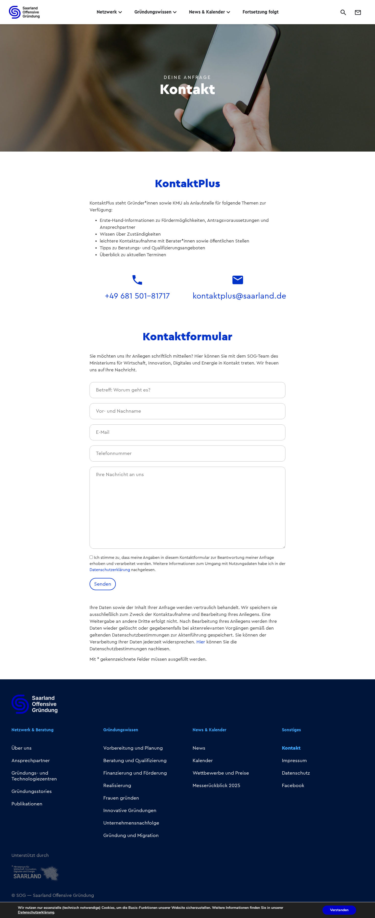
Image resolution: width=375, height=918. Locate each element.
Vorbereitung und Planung (133, 748)
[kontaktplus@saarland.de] (237, 280)
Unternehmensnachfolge (131, 823)
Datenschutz (296, 773)
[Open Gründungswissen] (175, 12)
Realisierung (117, 785)
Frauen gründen (121, 798)
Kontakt (291, 748)
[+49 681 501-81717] (137, 280)
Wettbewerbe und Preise (221, 773)
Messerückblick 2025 (216, 785)
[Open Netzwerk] (120, 12)
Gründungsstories (31, 791)
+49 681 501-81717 (137, 296)
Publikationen (26, 803)
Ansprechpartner (30, 760)
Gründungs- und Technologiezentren (34, 776)
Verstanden (339, 910)
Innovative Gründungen (129, 810)
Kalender (203, 760)
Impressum (294, 760)
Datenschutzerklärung (110, 570)
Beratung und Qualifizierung (135, 760)
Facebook (293, 785)
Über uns (21, 748)
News (199, 748)
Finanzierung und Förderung (135, 773)
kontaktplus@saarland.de (239, 296)
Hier (200, 642)
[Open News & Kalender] (228, 12)
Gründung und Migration (131, 835)
